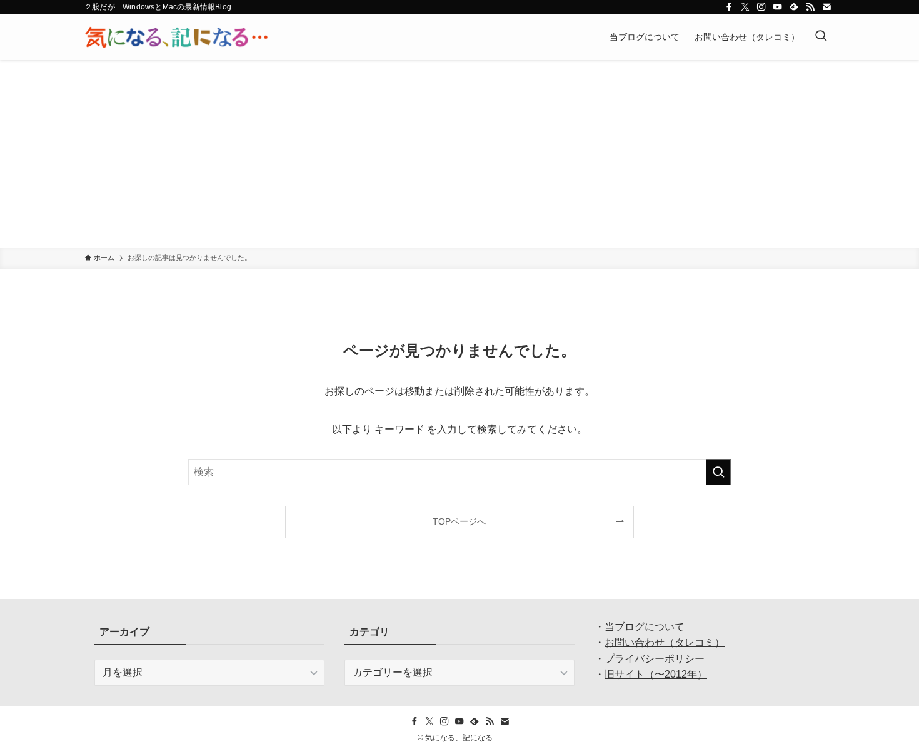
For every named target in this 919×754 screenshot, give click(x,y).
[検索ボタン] (821, 37)
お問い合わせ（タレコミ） (665, 642)
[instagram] (761, 7)
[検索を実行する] (718, 472)
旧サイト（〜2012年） (656, 674)
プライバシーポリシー (655, 658)
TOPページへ (459, 521)
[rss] (810, 7)
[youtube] (778, 7)
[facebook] (729, 7)
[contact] (826, 7)
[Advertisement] (459, 153)
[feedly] (794, 7)
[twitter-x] (745, 7)
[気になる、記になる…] (176, 37)
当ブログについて (645, 626)
